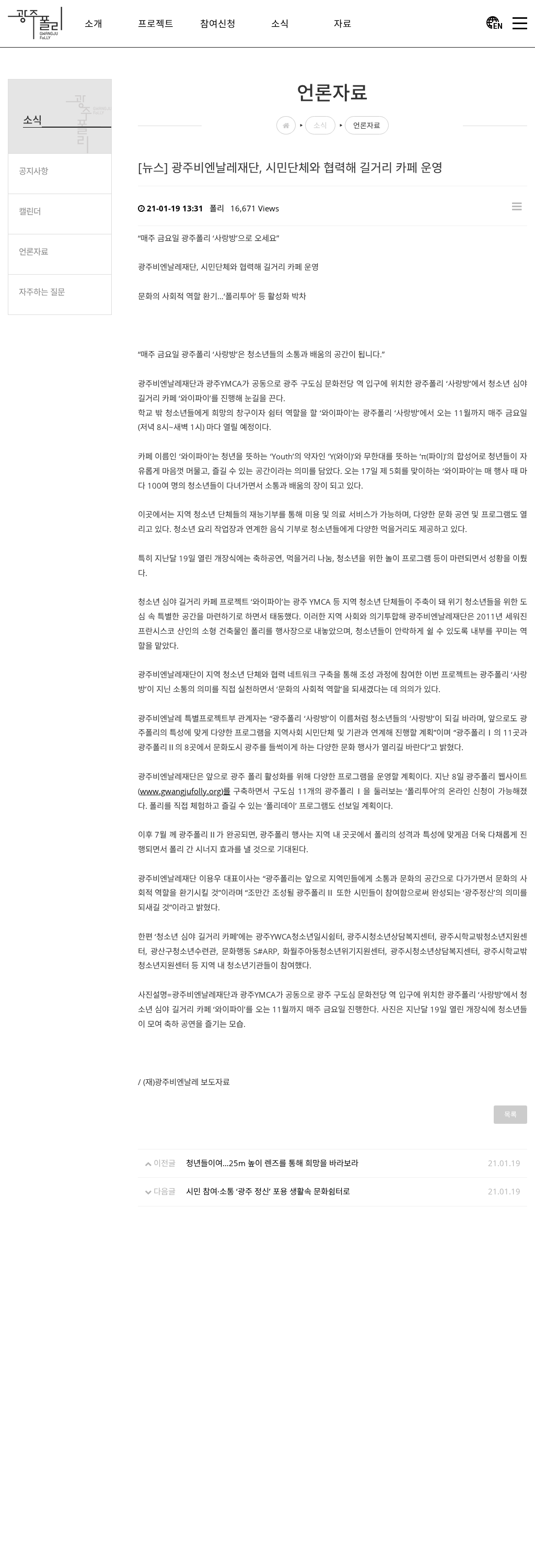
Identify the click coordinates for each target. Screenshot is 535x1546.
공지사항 (33, 171)
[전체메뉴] (520, 23)
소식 (320, 125)
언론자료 (33, 251)
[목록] (517, 206)
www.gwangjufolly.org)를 (185, 791)
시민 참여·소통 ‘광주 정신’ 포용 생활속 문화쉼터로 (268, 1191)
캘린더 (30, 211)
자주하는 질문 (42, 292)
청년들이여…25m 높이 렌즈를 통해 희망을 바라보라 (272, 1163)
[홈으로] (35, 22)
